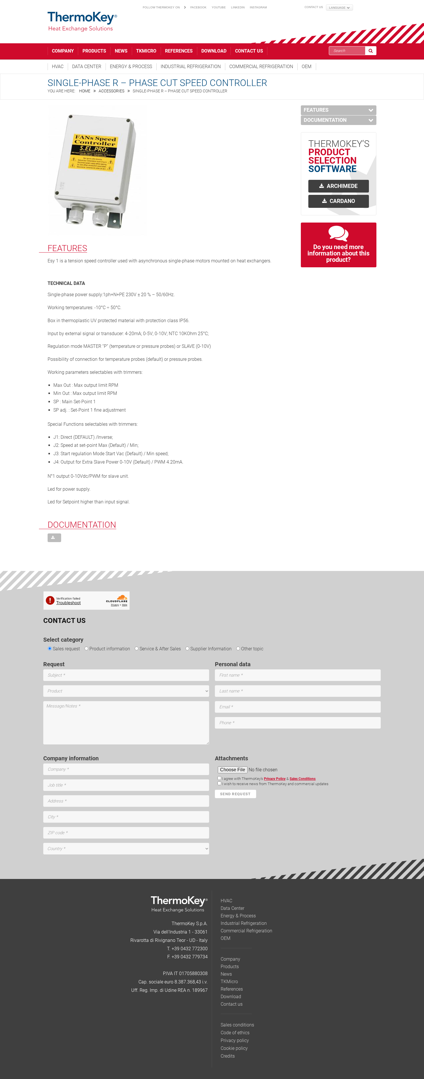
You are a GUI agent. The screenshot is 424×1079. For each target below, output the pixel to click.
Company (63, 51)
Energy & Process (131, 66)
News (121, 51)
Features (316, 110)
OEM (307, 66)
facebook (198, 7)
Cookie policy (234, 1048)
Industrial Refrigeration (191, 66)
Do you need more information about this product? (338, 253)
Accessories (111, 91)
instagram (258, 7)
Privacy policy (235, 1040)
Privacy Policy (275, 779)
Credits (228, 1056)
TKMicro (146, 51)
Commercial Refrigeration (261, 66)
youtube (219, 7)
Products (94, 51)
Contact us (314, 7)
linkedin (238, 7)
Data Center (86, 66)
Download (213, 51)
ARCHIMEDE (342, 186)
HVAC (57, 66)
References (179, 51)
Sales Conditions (303, 779)
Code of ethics (235, 1032)
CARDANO (342, 201)
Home (84, 91)
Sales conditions (237, 1025)
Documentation (325, 120)
